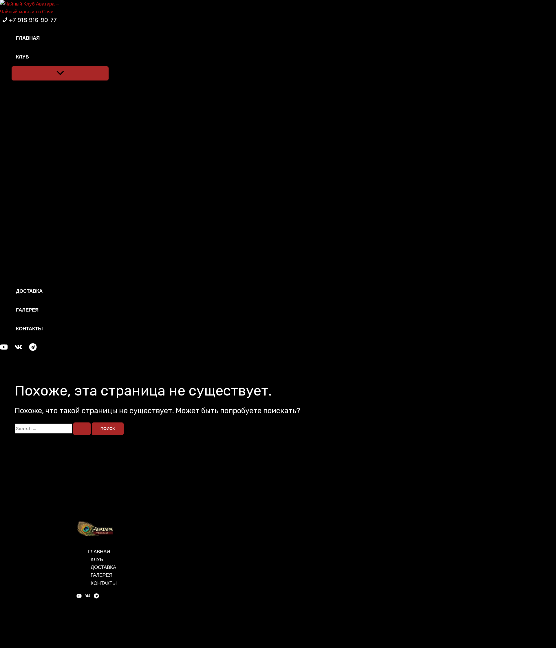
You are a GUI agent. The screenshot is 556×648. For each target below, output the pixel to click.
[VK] (18, 349)
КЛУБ (22, 57)
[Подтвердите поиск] (82, 428)
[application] (32, 57)
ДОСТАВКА (29, 291)
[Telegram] (33, 349)
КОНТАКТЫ (29, 329)
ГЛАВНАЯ (28, 38)
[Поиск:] (53, 428)
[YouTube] (4, 349)
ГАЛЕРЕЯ (27, 310)
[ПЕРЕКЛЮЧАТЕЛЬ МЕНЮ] (60, 73)
